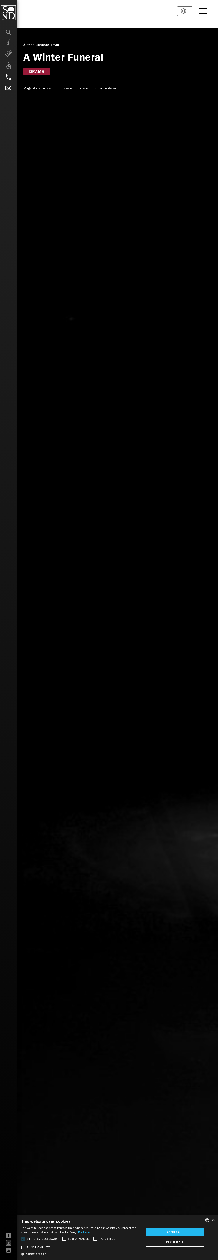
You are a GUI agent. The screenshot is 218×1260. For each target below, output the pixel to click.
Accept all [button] (175, 1232)
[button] (81, 1254)
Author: (29, 45)
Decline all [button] (175, 1242)
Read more (84, 1232)
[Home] (17, 12)
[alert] (109, 1237)
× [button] (213, 1220)
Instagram (8, 1243)
